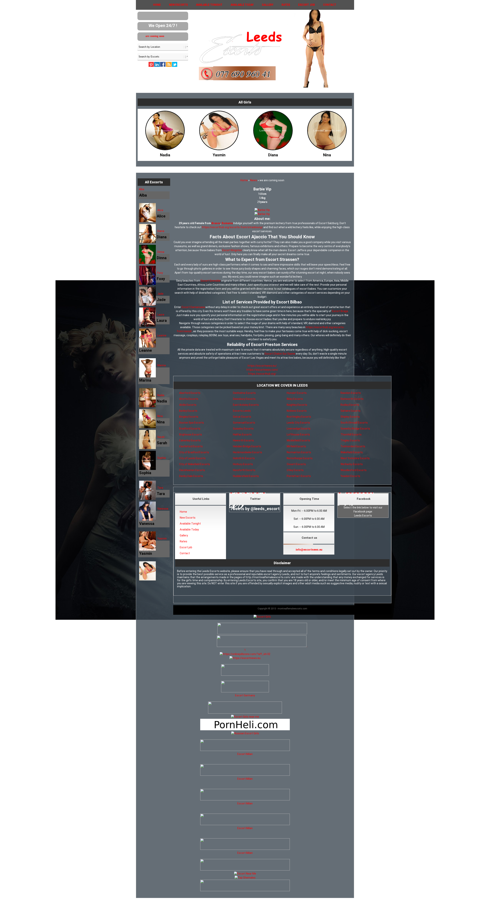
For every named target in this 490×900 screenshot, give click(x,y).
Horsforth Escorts (244, 470)
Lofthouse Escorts (298, 434)
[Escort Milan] (245, 750)
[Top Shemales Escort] (245, 877)
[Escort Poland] (262, 633)
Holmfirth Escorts (244, 458)
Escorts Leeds (242, 410)
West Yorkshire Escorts (355, 458)
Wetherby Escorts (352, 464)
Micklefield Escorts (298, 440)
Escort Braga (340, 311)
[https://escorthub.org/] (245, 670)
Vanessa (162, 508)
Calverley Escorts (190, 440)
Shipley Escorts (350, 416)
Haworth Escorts (243, 440)
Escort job (306, 4)
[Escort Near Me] (245, 873)
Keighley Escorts (297, 404)
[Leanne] (316, 154)
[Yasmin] (154, 154)
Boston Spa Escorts (191, 422)
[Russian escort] (245, 733)
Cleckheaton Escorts (192, 470)
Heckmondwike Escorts (247, 452)
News (253, 180)
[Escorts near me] (245, 716)
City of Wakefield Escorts (194, 464)
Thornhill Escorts (351, 434)
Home (157, 4)
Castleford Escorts (191, 446)
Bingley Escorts (188, 416)
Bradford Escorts (189, 428)
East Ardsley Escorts (246, 404)
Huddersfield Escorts (246, 476)
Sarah (161, 437)
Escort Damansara (193, 307)
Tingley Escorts (350, 440)
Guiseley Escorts (243, 428)
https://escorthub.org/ (262, 373)
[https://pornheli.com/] (245, 712)
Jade (160, 293)
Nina (160, 416)
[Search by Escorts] (162, 56)
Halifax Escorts (242, 434)
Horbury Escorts (243, 464)
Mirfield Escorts (296, 446)
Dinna (160, 251)
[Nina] (262, 154)
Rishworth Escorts (352, 398)
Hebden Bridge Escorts (247, 446)
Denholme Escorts (244, 392)
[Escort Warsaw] (245, 890)
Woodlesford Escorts (354, 470)
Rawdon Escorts (351, 392)
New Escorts (178, 4)
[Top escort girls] (261, 646)
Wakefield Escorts (352, 452)
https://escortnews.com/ (262, 369)
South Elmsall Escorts (354, 422)
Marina (161, 365)
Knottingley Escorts (299, 416)
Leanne (161, 335)
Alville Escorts (187, 404)
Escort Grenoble (210, 280)
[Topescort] (245, 869)
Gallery (267, 4)
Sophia (161, 457)
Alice (160, 210)
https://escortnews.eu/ (262, 365)
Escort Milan (245, 754)
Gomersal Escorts (244, 422)
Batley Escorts (188, 410)
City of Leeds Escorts (192, 458)
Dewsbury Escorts (244, 398)
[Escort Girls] (262, 616)
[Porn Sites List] (245, 729)
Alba (141, 189)
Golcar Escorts (242, 416)
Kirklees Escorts (297, 410)
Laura (160, 314)
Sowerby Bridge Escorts (355, 428)
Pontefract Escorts (299, 476)
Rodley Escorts (350, 404)
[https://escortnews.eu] (245, 658)
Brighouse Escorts (190, 434)
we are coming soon (158, 36)
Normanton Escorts (299, 452)
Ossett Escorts (296, 464)
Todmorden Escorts (353, 446)
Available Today (242, 4)
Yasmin (162, 538)
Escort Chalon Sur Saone (280, 353)
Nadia (160, 395)
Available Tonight (209, 4)
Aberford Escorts (189, 392)
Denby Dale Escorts (191, 476)
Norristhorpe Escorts (300, 458)
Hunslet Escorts (297, 392)
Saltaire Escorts (350, 410)
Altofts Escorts (188, 398)
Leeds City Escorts (298, 422)
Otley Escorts (295, 470)
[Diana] (208, 154)
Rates (286, 4)
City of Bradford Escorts (194, 452)
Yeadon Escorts (350, 476)
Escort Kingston (232, 250)
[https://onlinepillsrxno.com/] (245, 654)
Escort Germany (245, 695)
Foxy (160, 272)
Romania (227, 223)
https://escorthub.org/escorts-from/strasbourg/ (232, 227)
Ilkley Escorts (295, 398)
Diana (160, 231)
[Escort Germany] (245, 687)
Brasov (216, 223)
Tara (160, 487)
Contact (329, 4)
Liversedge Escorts (298, 428)
